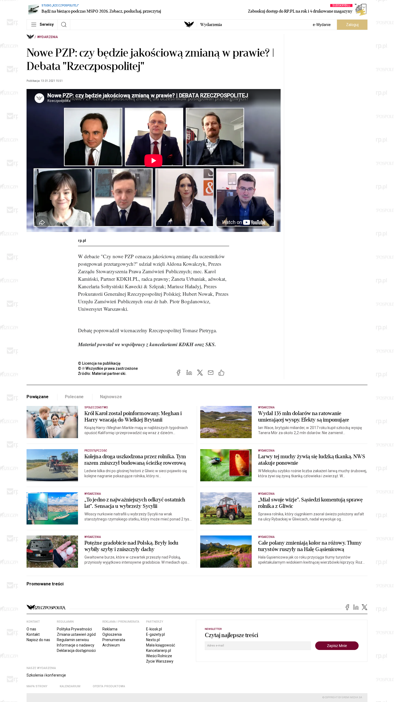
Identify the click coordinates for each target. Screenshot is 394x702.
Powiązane (38, 396)
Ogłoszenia (112, 634)
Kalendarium (70, 686)
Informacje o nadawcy (75, 645)
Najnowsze (111, 396)
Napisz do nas (38, 640)
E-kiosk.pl (154, 629)
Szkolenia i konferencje (46, 675)
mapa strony (37, 686)
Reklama (109, 629)
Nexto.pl (153, 640)
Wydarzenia (211, 24)
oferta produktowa (109, 686)
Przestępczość (95, 450)
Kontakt (33, 634)
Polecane (74, 396)
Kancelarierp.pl (158, 650)
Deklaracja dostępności (76, 650)
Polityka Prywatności (74, 629)
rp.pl (82, 240)
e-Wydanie (322, 25)
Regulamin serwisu (73, 640)
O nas (31, 629)
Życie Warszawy (159, 661)
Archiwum (111, 645)
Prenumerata (113, 640)
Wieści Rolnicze (159, 656)
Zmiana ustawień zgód (76, 634)
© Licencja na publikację (99, 363)
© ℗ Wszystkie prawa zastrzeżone (108, 368)
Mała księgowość (160, 645)
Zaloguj (352, 25)
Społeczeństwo (96, 407)
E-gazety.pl (155, 634)
